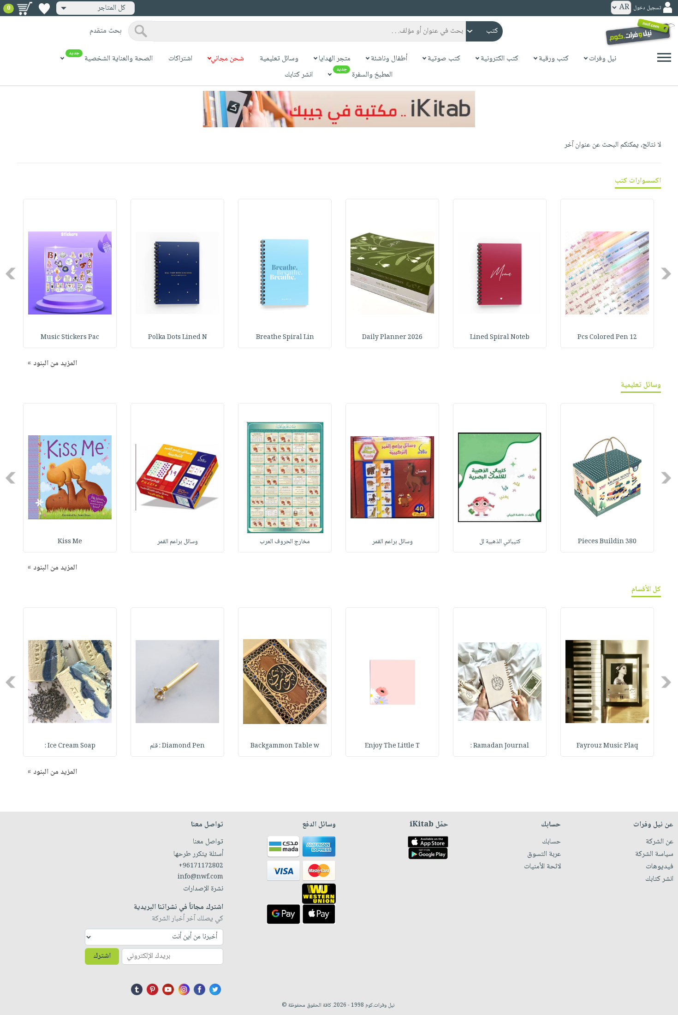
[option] (607, 273)
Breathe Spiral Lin (285, 337)
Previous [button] (666, 273)
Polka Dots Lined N (177, 337)
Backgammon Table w (284, 746)
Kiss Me (70, 541)
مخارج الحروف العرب (285, 541)
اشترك (102, 956)
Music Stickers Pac (70, 337)
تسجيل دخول (647, 8)
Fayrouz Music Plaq (607, 746)
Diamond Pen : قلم (177, 746)
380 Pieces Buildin (607, 541)
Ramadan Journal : (499, 746)
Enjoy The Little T (392, 746)
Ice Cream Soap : (70, 746)
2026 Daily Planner (392, 337)
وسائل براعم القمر (392, 541)
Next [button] (11, 273)
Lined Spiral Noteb (499, 337)
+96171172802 (200, 866)
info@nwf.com (200, 877)
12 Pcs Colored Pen (607, 337)
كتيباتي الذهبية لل (500, 541)
